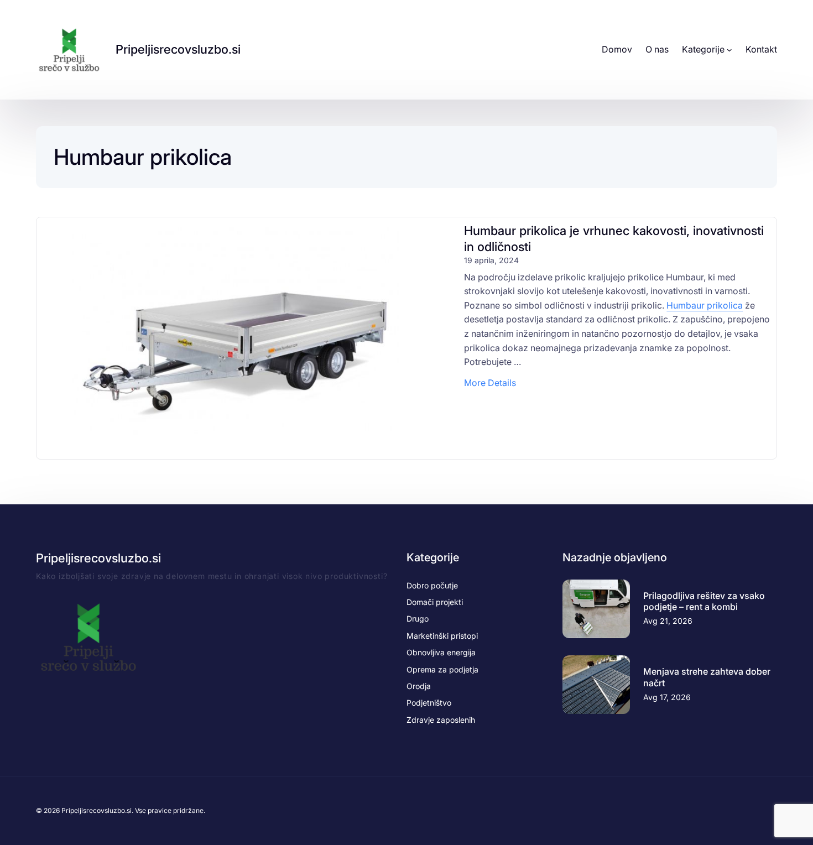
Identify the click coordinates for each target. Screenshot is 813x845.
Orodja (418, 686)
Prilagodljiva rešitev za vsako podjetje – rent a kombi (704, 601)
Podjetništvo (428, 702)
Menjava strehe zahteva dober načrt (706, 677)
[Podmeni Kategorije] (729, 50)
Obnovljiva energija (441, 652)
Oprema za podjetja (442, 669)
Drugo (417, 618)
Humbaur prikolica (704, 305)
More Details (490, 383)
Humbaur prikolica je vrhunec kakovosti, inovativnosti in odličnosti (614, 238)
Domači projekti (434, 602)
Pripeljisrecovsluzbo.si (178, 49)
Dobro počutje (432, 585)
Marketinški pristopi (442, 635)
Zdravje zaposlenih (440, 719)
